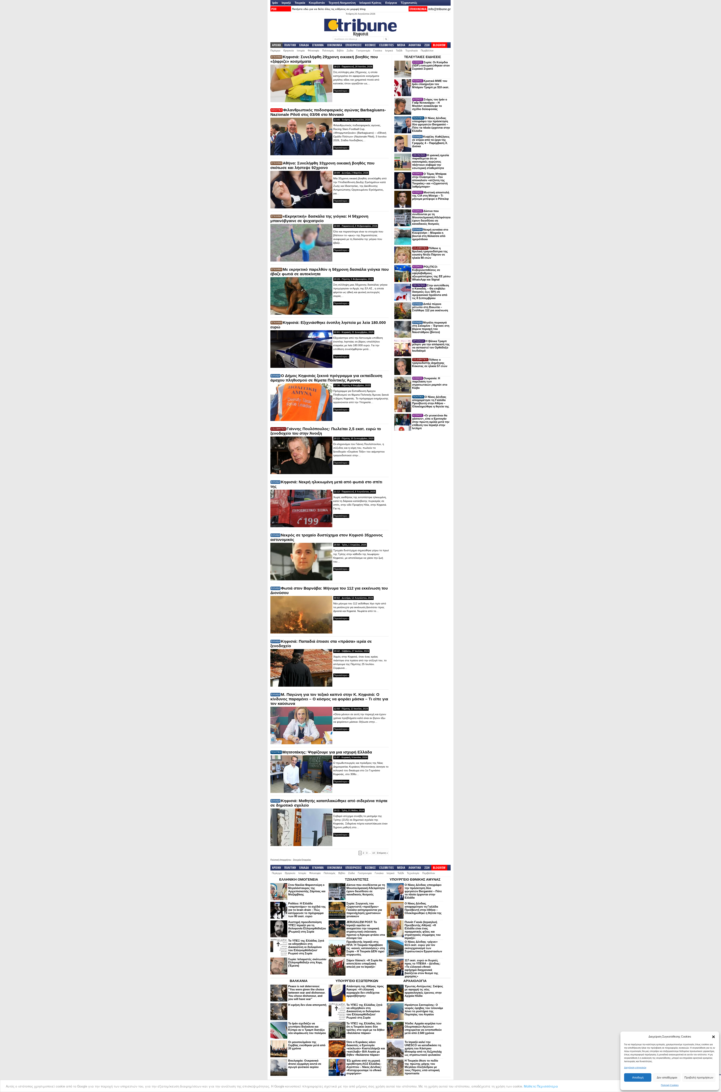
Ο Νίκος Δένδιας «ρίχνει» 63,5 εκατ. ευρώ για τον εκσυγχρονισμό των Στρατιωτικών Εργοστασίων (423, 946)
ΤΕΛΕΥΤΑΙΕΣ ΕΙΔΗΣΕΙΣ (422, 57)
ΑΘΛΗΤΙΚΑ (415, 45)
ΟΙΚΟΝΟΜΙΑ (334, 45)
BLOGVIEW (439, 45)
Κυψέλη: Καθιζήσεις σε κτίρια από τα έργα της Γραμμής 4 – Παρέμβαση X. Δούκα (431, 141)
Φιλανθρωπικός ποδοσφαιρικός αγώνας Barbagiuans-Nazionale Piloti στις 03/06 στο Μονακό (328, 112)
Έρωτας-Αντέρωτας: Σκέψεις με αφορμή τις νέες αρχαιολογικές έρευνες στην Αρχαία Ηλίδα (424, 991)
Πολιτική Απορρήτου (280, 860)
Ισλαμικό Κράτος (370, 2)
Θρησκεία (288, 50)
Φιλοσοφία (313, 50)
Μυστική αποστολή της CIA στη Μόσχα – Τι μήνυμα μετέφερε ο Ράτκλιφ (430, 195)
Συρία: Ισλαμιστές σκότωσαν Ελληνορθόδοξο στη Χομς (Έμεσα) (307, 962)
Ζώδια (350, 50)
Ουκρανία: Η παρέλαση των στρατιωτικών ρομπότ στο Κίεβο (429, 383)
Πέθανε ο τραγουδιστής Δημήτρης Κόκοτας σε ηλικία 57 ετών (429, 363)
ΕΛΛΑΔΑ (304, 45)
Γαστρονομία (363, 50)
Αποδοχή (637, 1077)
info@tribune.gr (439, 9)
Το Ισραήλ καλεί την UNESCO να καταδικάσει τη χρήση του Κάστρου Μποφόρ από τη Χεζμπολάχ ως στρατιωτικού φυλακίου (423, 1048)
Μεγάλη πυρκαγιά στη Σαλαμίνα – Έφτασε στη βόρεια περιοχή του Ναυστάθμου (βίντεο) (430, 327)
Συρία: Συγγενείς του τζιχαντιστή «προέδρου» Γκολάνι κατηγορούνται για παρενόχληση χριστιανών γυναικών (364, 910)
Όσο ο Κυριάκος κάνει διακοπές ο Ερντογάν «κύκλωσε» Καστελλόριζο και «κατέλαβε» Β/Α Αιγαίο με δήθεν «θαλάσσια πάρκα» (365, 1048)
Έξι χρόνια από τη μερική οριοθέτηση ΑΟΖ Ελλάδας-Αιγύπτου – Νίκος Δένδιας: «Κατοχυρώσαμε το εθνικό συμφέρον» (364, 1067)
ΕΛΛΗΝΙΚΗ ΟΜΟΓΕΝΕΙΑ (298, 879)
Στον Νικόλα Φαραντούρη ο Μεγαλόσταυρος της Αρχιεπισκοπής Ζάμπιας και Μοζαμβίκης (306, 889)
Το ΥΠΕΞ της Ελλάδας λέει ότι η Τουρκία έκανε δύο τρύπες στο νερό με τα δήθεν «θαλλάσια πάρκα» (365, 1028)
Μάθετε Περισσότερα (541, 1086)
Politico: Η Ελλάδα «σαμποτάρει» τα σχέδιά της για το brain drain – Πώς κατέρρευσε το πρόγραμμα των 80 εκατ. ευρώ (307, 910)
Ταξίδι (399, 50)
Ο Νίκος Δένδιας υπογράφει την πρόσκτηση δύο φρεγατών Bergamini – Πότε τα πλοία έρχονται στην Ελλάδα (431, 124)
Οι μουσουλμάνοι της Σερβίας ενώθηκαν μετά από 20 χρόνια (306, 1045)
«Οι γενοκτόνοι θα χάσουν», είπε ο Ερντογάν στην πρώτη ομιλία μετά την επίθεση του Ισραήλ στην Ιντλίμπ (430, 422)
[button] (713, 1037)
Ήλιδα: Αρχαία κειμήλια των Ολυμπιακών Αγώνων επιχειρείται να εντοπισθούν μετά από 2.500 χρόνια (423, 1028)
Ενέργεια (391, 2)
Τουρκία (300, 2)
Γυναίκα (377, 50)
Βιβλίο (340, 50)
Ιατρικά (389, 50)
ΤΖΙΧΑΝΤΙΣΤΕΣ (357, 879)
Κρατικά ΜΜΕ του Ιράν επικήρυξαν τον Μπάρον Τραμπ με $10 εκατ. (430, 84)
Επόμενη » (382, 853)
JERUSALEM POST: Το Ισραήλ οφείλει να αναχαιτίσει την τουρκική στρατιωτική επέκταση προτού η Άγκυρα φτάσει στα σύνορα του (365, 930)
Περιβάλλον (427, 50)
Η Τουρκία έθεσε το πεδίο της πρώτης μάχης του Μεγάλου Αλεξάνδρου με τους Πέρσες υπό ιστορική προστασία (422, 1067)
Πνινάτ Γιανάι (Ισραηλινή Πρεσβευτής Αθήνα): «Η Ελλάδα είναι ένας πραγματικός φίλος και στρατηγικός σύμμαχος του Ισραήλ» (423, 930)
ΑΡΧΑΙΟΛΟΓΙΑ (415, 981)
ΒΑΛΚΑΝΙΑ (299, 981)
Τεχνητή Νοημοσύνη (342, 2)
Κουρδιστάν (317, 2)
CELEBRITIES (386, 45)
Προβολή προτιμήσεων (698, 1077)
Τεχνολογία (411, 50)
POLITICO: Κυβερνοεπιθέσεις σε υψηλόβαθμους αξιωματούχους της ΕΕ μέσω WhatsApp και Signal (431, 273)
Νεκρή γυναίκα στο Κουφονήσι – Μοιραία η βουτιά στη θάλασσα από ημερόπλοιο (430, 234)
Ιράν (275, 2)
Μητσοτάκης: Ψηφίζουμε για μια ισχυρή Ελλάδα (327, 752)
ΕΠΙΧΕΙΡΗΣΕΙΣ (353, 45)
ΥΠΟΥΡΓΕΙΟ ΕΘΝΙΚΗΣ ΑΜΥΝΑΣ (415, 879)
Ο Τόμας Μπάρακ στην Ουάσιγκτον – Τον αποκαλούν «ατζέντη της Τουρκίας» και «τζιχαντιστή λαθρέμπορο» (430, 180)
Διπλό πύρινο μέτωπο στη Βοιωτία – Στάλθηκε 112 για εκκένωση (430, 307)
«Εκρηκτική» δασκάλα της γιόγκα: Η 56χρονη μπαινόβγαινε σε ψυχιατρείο (319, 218)
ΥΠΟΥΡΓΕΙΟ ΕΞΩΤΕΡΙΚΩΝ (357, 981)
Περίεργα (275, 50)
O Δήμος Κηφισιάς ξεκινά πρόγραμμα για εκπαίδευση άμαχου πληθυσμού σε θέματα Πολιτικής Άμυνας (326, 377)
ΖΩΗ (427, 45)
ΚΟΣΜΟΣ (370, 45)
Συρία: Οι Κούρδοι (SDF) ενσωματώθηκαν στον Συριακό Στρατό (431, 65)
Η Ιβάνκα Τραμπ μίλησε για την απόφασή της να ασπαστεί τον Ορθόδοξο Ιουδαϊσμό (431, 345)
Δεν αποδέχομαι (667, 1077)
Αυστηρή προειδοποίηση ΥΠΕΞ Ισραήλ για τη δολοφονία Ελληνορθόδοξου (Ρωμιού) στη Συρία (307, 926)
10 (373, 853)
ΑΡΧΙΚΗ (276, 45)
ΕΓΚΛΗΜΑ (318, 45)
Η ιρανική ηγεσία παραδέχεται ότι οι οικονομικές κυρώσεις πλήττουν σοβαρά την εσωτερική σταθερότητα (430, 162)
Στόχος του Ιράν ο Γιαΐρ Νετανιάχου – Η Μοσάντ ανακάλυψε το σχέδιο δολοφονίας (429, 104)
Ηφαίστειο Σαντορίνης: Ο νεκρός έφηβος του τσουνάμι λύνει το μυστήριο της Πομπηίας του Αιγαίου (424, 1009)
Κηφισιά (360, 33)
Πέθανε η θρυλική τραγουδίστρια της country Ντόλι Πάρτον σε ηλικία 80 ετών (430, 253)
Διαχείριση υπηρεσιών (635, 1067)
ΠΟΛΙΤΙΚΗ (290, 45)
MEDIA (401, 45)
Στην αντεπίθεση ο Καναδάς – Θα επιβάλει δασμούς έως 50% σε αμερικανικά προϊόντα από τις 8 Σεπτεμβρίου (430, 292)
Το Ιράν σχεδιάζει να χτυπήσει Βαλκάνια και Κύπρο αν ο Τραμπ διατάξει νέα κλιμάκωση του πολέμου (307, 1028)
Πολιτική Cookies (670, 1085)
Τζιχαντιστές (409, 2)
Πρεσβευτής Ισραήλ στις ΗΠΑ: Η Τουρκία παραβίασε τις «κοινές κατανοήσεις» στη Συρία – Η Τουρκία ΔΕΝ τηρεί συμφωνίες (365, 948)
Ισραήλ (286, 2)
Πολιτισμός (328, 50)
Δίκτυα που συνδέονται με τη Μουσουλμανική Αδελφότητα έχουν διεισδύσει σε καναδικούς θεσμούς (431, 217)
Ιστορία (301, 50)
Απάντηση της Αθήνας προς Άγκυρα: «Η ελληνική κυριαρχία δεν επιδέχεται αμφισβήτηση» (365, 991)
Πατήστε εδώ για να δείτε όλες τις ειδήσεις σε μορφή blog (329, 9)
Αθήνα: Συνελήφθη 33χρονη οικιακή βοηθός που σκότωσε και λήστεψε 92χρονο (322, 165)
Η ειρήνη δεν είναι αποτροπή (307, 1004)
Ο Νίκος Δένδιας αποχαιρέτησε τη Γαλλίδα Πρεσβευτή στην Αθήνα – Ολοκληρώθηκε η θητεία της (430, 401)
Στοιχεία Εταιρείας (302, 860)
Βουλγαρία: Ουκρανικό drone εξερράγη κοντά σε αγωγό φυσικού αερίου (304, 1064)
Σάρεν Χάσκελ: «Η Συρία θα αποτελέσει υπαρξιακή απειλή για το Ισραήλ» (364, 963)
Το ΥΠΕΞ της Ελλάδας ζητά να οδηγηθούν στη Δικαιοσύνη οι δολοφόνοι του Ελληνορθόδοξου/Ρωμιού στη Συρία (306, 947)
